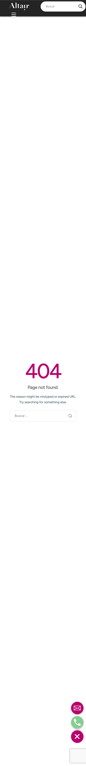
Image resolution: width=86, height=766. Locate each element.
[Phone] (77, 722)
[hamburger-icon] (13, 14)
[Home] (19, 6)
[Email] (77, 708)
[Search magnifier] (80, 6)
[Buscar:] (43, 416)
